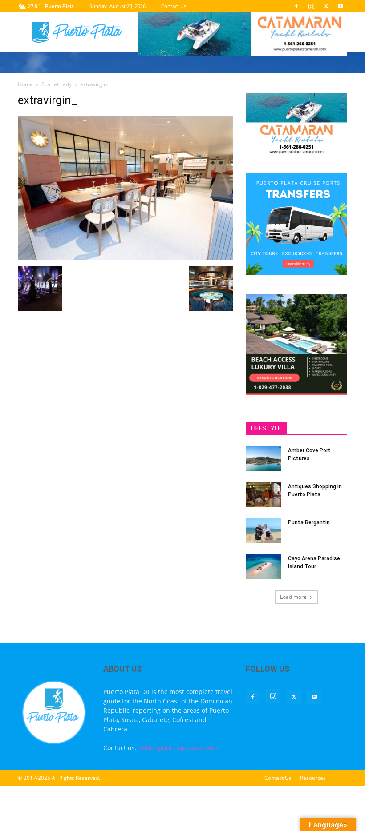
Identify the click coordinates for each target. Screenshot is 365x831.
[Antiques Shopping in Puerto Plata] (263, 494)
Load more (293, 597)
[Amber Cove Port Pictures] (263, 458)
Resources (313, 778)
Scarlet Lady (56, 84)
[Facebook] (296, 6)
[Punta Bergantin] (263, 530)
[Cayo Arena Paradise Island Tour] (263, 566)
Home (25, 84)
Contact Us (173, 6)
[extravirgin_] (125, 257)
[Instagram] (311, 6)
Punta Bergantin (309, 522)
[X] (326, 6)
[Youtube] (340, 6)
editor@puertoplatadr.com (178, 747)
